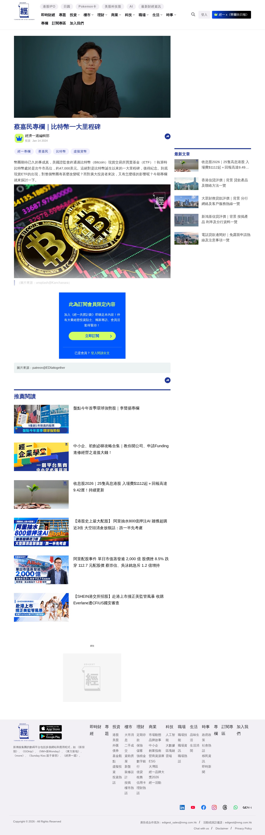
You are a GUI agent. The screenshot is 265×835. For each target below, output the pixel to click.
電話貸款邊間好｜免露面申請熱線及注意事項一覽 (226, 237)
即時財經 (48, 15)
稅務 (140, 777)
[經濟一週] (24, 11)
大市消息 (129, 737)
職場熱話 (182, 758)
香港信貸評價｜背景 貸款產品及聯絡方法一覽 (225, 182)
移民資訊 (206, 758)
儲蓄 (140, 750)
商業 (114, 15)
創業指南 (155, 750)
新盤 (128, 766)
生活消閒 (194, 748)
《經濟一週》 (71, 755)
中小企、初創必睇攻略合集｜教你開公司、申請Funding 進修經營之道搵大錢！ (121, 449)
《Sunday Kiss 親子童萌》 (44, 755)
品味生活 (194, 737)
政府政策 (206, 737)
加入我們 (77, 23)
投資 (73, 15)
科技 (128, 15)
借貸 (140, 772)
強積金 (141, 756)
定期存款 (141, 737)
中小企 (153, 745)
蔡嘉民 (43, 151)
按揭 (128, 782)
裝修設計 (129, 774)
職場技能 (182, 737)
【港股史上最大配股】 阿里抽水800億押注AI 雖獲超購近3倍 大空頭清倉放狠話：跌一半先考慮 (120, 524)
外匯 (116, 745)
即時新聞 (206, 769)
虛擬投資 (117, 769)
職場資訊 (182, 748)
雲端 (169, 756)
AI (131, 6)
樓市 (87, 15)
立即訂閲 (92, 336)
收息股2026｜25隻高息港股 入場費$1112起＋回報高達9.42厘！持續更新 (120, 486)
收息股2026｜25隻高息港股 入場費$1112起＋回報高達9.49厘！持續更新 (225, 165)
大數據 (170, 745)
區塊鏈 (170, 750)
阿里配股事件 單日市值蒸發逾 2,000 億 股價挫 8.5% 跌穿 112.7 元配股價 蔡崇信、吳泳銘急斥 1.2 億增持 (121, 562)
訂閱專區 (59, 23)
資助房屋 (129, 758)
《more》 (19, 755)
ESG (152, 761)
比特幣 (61, 151)
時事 (169, 15)
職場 (142, 15)
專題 (62, 15)
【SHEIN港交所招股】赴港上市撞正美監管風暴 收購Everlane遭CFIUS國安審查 (118, 599)
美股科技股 (113, 6)
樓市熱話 (129, 790)
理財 (100, 15)
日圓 (67, 6)
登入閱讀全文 (100, 353)
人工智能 (170, 737)
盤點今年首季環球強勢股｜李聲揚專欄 (106, 408)
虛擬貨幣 (80, 151)
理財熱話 (141, 790)
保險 (140, 745)
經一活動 (155, 782)
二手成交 (129, 748)
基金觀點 (117, 758)
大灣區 (153, 766)
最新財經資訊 (151, 6)
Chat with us (201, 828)
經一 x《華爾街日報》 (234, 14)
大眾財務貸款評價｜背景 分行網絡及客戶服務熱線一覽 (225, 201)
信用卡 (141, 782)
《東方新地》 (72, 751)
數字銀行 (141, 764)
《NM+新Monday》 (49, 751)
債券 (116, 750)
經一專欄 (24, 151)
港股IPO (49, 6)
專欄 (44, 23)
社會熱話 (206, 748)
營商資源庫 (156, 756)
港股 (116, 734)
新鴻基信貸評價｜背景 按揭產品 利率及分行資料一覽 (225, 219)
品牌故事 (155, 740)
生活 (155, 15)
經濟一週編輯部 (37, 136)
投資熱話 (117, 780)
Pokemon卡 (87, 6)
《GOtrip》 (28, 751)
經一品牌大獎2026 (156, 774)
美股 (116, 740)
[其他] (168, 136)
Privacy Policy (243, 828)
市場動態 (155, 734)
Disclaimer (222, 828)
